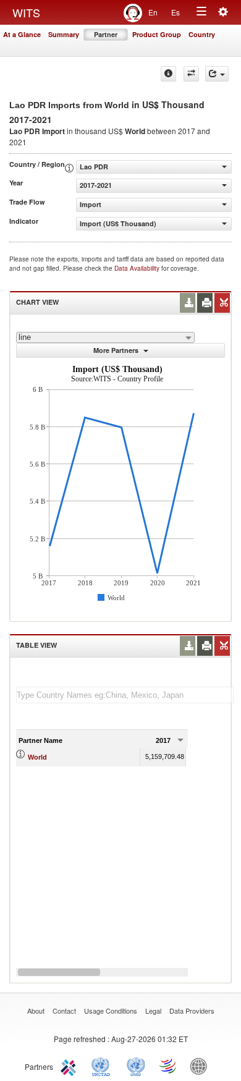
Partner (105, 34)
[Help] (168, 74)
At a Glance (22, 34)
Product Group (156, 34)
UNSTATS (136, 1065)
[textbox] (125, 695)
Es (175, 12)
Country (201, 34)
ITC (70, 1065)
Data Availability (137, 268)
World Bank (201, 1065)
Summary (63, 34)
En (153, 12)
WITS (26, 12)
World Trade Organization (168, 1065)
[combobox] (105, 337)
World (37, 757)
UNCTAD (103, 1065)
